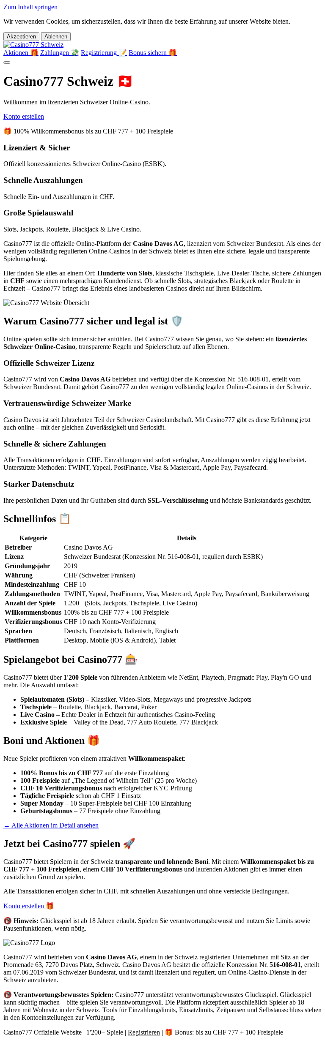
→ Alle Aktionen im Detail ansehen (51, 825)
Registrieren (144, 1032)
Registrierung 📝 (104, 52)
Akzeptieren (21, 36)
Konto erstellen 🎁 (28, 906)
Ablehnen (55, 36)
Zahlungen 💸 (59, 52)
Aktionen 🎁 (21, 52)
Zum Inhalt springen (30, 7)
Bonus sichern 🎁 (153, 52)
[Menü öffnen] (6, 62)
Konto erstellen (23, 116)
